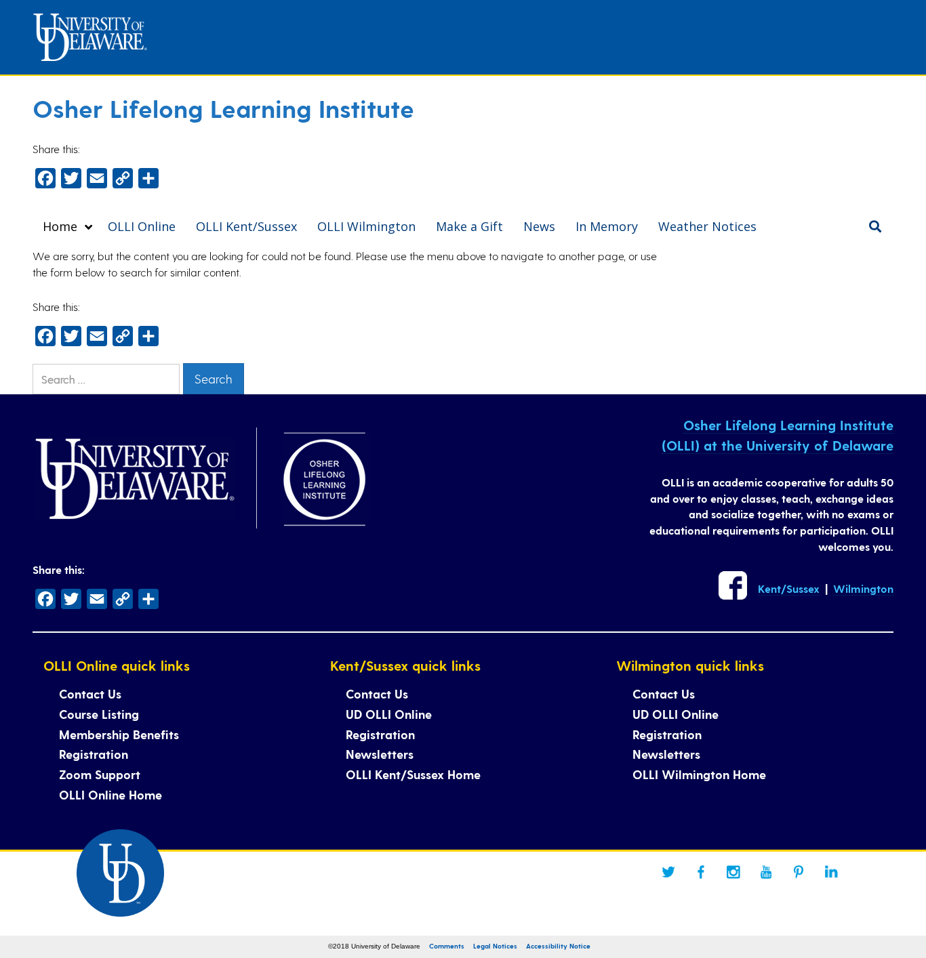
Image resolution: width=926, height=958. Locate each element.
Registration (93, 754)
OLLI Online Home (110, 794)
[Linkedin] (831, 872)
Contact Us (90, 693)
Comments (446, 946)
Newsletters (380, 754)
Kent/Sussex (789, 588)
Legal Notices (495, 946)
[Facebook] (701, 872)
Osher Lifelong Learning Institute (223, 108)
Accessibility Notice (558, 946)
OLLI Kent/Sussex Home (413, 774)
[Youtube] (766, 872)
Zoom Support (99, 774)
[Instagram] (733, 872)
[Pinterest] (798, 872)
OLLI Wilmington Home (699, 774)
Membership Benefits (119, 734)
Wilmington (863, 588)
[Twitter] (668, 872)
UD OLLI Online (389, 714)
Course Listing (99, 714)
